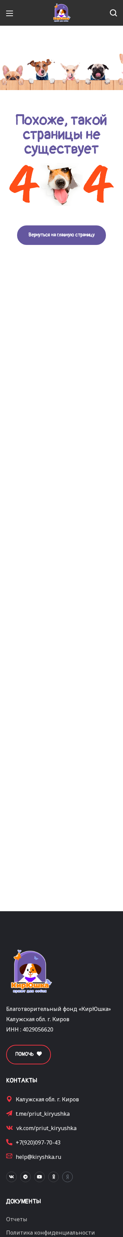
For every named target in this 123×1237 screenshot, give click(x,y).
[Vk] (11, 1177)
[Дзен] (67, 1177)
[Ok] (53, 1177)
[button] (113, 13)
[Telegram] (25, 1177)
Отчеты (16, 1219)
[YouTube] (39, 1177)
